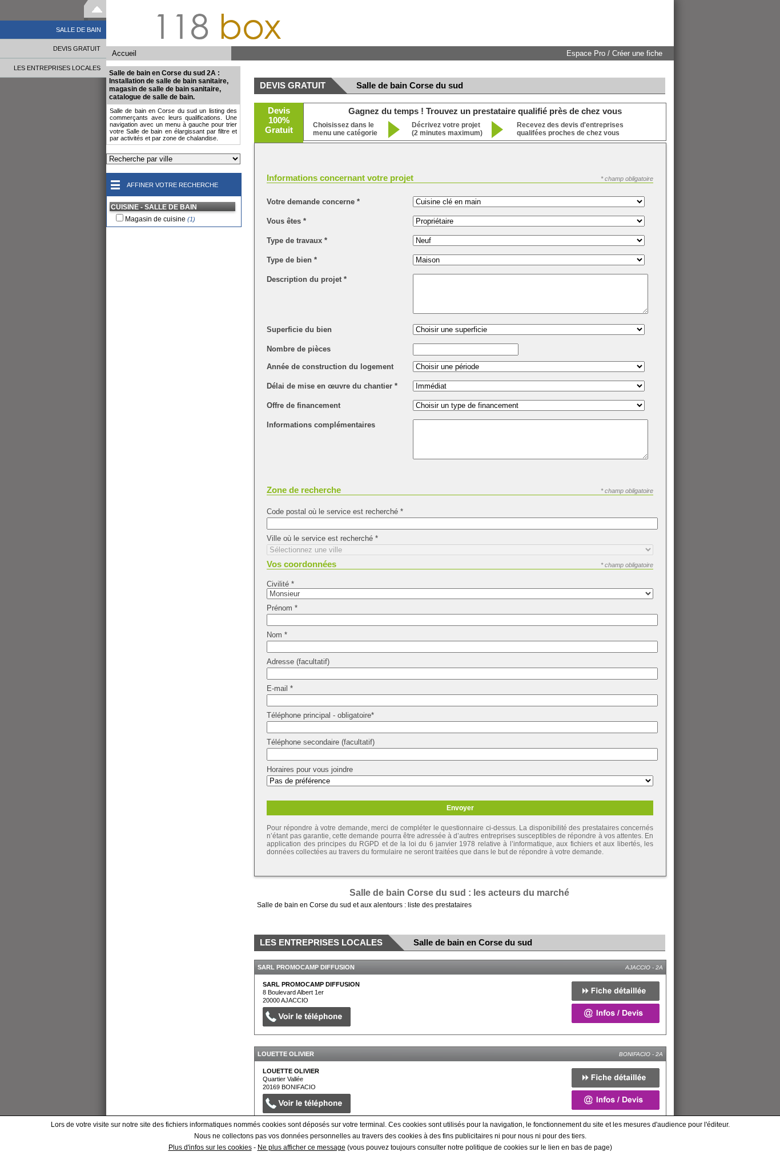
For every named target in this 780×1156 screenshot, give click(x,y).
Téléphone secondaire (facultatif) (321, 742)
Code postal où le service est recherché (335, 511)
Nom (277, 634)
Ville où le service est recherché (322, 538)
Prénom (282, 608)
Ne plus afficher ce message (301, 1147)
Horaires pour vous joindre (310, 769)
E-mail (280, 688)
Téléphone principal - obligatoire (320, 715)
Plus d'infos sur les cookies (210, 1147)
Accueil (124, 53)
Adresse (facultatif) (298, 661)
